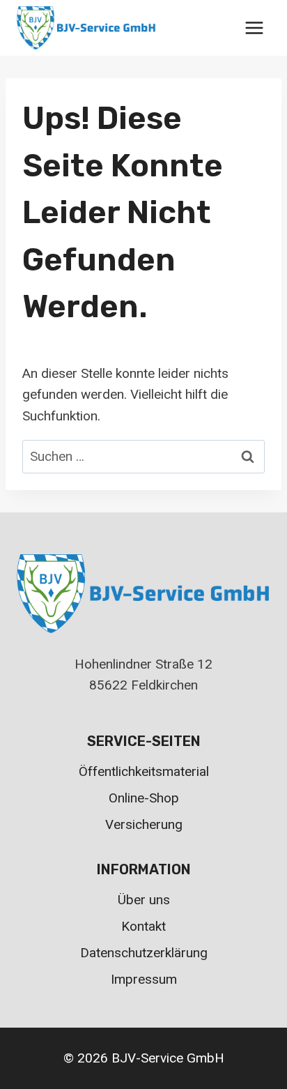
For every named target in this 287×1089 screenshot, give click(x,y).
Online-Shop (144, 798)
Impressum (144, 979)
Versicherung (144, 824)
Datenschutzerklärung (144, 953)
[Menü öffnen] (254, 27)
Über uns (144, 900)
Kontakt (143, 926)
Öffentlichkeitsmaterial (144, 771)
